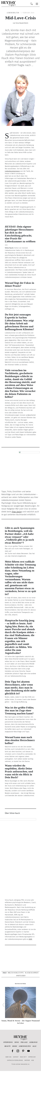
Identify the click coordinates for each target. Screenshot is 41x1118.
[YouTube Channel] (28, 1051)
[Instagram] (18, 1051)
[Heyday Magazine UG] (20, 1038)
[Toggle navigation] (37, 4)
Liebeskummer (32, 973)
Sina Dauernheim (22, 23)
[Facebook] (12, 1051)
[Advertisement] (20, 1094)
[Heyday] (8, 3)
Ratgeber (21, 976)
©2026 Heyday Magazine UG (20, 1064)
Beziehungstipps (16, 973)
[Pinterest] (23, 1051)
